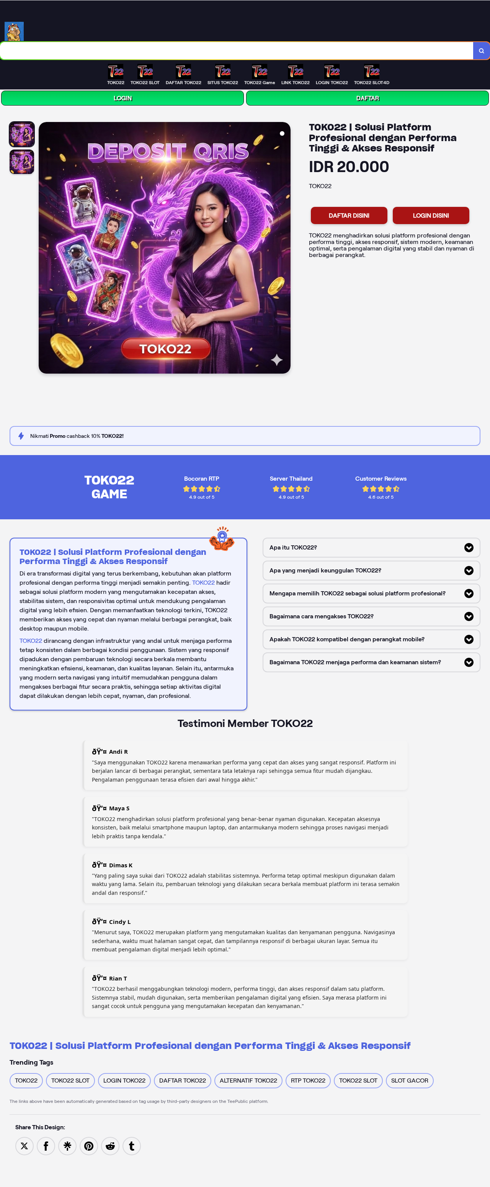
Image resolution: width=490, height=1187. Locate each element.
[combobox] (237, 50)
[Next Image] (284, 249)
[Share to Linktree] (67, 1145)
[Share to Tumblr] (131, 1145)
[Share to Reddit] (110, 1145)
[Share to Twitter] (24, 1145)
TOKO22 (203, 582)
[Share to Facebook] (46, 1145)
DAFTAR (367, 98)
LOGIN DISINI (431, 215)
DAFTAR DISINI (349, 215)
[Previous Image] (45, 249)
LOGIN (123, 98)
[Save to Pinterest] (89, 1145)
